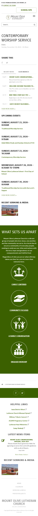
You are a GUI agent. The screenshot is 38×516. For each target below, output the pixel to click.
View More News (8, 109)
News (19, 483)
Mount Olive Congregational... (21, 77)
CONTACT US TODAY (9, 5)
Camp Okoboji (18, 428)
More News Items (21, 454)
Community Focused (19, 310)
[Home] (19, 17)
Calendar (19, 486)
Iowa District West (18, 409)
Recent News (10, 72)
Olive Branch (23, 72)
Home (2, 384)
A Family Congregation (19, 336)
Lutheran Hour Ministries (18, 424)
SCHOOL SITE (26, 10)
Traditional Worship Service (12, 128)
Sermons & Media (19, 490)
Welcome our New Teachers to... (21, 86)
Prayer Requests (19, 493)
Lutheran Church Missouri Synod (18, 413)
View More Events (9, 195)
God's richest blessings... (20, 104)
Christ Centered (19, 284)
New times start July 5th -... (19, 95)
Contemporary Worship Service (14, 157)
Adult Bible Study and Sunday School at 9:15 (18, 143)
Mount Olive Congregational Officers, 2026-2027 (21, 440)
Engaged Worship (19, 362)
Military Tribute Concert (18, 417)
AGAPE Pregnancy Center (18, 421)
